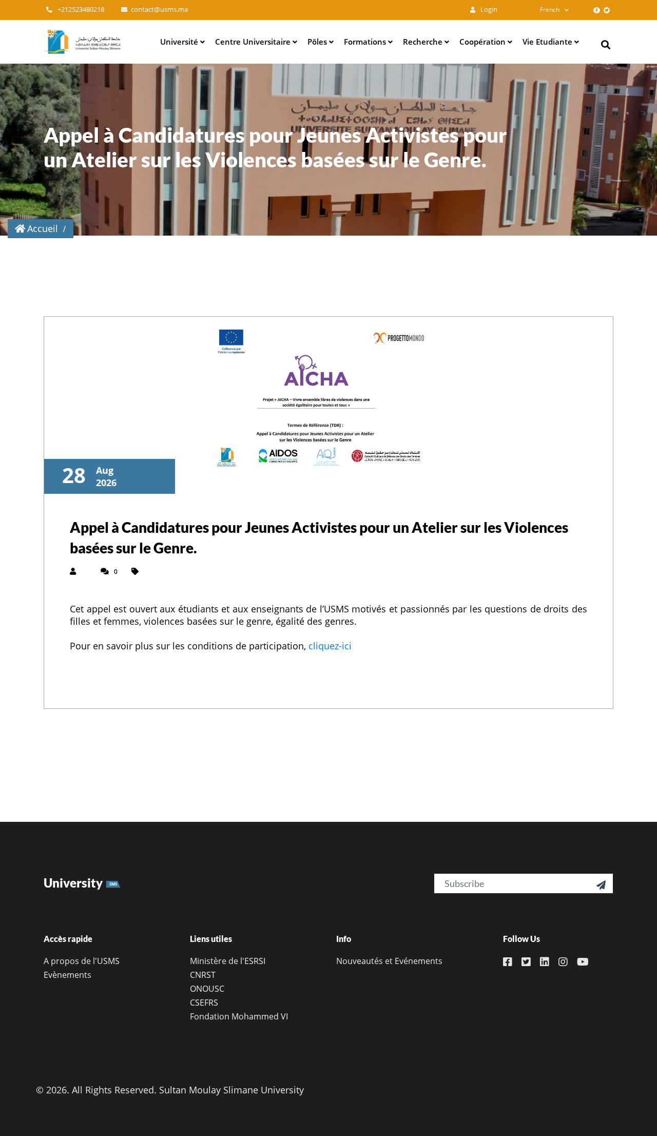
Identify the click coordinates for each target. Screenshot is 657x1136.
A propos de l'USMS (82, 961)
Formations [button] (366, 41)
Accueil (42, 228)
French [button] (549, 9)
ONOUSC (207, 988)
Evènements (67, 974)
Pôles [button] (318, 41)
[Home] (82, 41)
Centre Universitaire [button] (254, 41)
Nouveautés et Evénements (389, 961)
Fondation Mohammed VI (239, 1016)
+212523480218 (80, 9)
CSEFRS (204, 1002)
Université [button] (180, 41)
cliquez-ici (330, 646)
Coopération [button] (483, 41)
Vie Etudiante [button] (548, 41)
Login (488, 9)
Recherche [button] (424, 41)
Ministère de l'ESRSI (227, 961)
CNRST (203, 974)
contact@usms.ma (159, 9)
